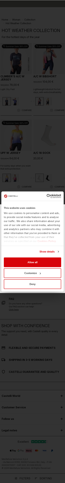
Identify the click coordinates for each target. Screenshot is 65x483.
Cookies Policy (47, 241)
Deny (33, 283)
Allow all (33, 262)
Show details (47, 251)
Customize (30, 273)
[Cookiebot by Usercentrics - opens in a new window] (46, 196)
